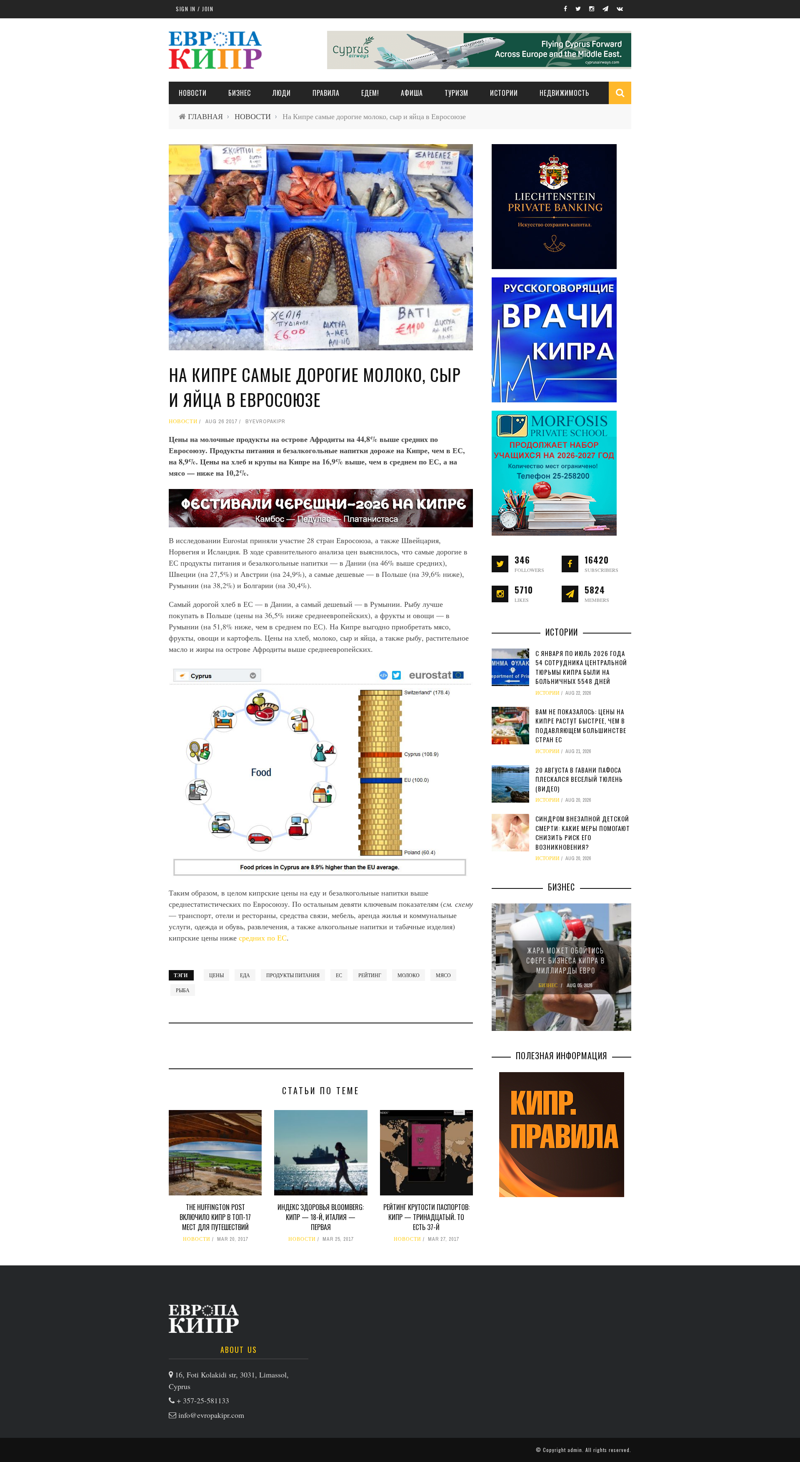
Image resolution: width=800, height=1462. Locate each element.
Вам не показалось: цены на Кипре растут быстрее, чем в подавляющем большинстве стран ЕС (580, 725)
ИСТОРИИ (504, 93)
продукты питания (293, 975)
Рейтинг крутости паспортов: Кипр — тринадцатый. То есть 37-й (426, 1217)
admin (575, 1449)
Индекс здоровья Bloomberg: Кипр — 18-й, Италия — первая (321, 1217)
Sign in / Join (194, 9)
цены (216, 975)
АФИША (412, 93)
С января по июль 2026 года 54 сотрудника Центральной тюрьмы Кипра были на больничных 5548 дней (581, 667)
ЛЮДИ (281, 93)
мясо (443, 975)
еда (245, 975)
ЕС (339, 975)
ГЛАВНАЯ (205, 116)
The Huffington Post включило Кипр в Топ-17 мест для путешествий (215, 1217)
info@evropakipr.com (211, 1415)
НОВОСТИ (193, 93)
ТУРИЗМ (456, 93)
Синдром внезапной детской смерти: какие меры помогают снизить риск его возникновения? (582, 832)
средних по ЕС (263, 938)
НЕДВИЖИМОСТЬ (564, 93)
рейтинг (369, 975)
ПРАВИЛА (326, 93)
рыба (183, 990)
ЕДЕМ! (370, 93)
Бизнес (239, 93)
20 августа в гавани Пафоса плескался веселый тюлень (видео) (579, 779)
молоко (409, 975)
